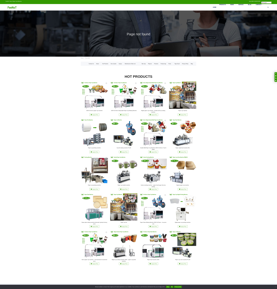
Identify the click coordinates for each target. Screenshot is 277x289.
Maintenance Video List (130, 63)
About (97, 63)
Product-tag (163, 63)
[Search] (268, 7)
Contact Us (91, 63)
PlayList (150, 63)
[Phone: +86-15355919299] (276, 73)
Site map (144, 63)
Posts (169, 63)
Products (156, 63)
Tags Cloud (177, 63)
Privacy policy (178, 286)
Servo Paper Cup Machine (16, 1)
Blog (192, 63)
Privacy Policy (185, 63)
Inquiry (120, 63)
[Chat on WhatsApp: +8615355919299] (276, 76)
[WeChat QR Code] (276, 78)
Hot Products (105, 63)
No (172, 286)
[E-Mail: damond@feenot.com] (276, 80)
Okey (168, 286)
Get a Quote (113, 63)
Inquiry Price (95, 114)
